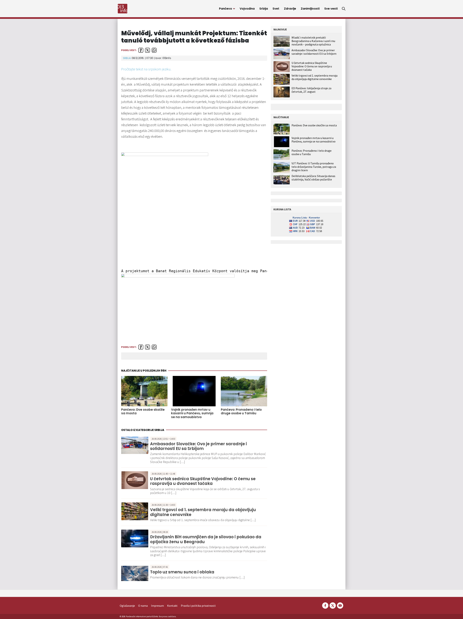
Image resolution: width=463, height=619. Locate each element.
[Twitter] (332, 605)
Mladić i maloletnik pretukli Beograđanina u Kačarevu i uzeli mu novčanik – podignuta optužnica (313, 41)
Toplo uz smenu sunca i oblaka (182, 572)
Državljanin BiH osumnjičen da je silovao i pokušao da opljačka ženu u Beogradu (205, 539)
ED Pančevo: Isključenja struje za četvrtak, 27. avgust (311, 89)
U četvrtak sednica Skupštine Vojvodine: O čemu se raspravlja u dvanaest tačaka (203, 481)
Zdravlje (290, 9)
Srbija (263, 9)
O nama (143, 605)
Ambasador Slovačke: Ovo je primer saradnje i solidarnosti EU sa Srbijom (198, 446)
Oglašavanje (127, 605)
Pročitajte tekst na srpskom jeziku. (146, 69)
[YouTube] (339, 605)
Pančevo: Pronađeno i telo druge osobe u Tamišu (241, 411)
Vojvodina (247, 9)
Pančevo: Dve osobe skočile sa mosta (143, 411)
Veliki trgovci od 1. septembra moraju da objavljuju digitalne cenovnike (203, 512)
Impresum (157, 605)
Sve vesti (331, 9)
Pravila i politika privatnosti (198, 605)
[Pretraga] (343, 9)
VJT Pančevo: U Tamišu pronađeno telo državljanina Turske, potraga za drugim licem (314, 167)
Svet (276, 9)
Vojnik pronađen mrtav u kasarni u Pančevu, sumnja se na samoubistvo (192, 413)
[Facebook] (325, 605)
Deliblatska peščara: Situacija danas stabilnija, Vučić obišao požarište (313, 177)
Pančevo (225, 9)
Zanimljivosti (310, 9)
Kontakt (172, 605)
